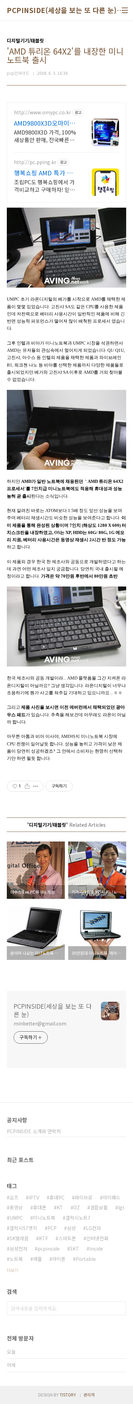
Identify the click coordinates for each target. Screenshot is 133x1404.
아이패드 (111, 1197)
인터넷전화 (97, 1238)
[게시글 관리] (35, 786)
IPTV (34, 1197)
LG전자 (93, 1228)
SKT (74, 1248)
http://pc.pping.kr (35, 162)
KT (60, 1207)
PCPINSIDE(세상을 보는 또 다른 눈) (62, 10)
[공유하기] (27, 786)
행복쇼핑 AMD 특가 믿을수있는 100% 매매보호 (44, 173)
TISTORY (68, 1394)
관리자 (89, 1394)
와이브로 (83, 1197)
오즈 (14, 1197)
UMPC (16, 1217)
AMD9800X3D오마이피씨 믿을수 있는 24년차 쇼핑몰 (44, 123)
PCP (52, 1228)
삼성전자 (18, 1248)
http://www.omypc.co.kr (42, 112)
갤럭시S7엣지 (23, 1228)
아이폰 (58, 1258)
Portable (86, 1258)
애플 (37, 1258)
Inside (96, 1248)
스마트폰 (67, 1238)
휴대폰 (39, 1207)
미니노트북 (44, 1217)
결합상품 (99, 1207)
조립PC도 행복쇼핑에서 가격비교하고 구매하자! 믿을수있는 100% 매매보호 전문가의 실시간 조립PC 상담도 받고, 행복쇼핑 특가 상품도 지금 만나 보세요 (45, 185)
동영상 (16, 1207)
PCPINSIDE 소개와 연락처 (34, 1131)
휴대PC (56, 1197)
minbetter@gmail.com (40, 1023)
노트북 (16, 1258)
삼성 (71, 1228)
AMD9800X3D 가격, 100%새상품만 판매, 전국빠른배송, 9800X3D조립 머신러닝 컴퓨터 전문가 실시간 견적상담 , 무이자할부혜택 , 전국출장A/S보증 (45, 135)
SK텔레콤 (19, 1238)
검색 (119, 1308)
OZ (76, 1207)
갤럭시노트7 (77, 1217)
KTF (43, 1238)
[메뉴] (125, 10)
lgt (121, 1207)
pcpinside (49, 1248)
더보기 (12, 1270)
